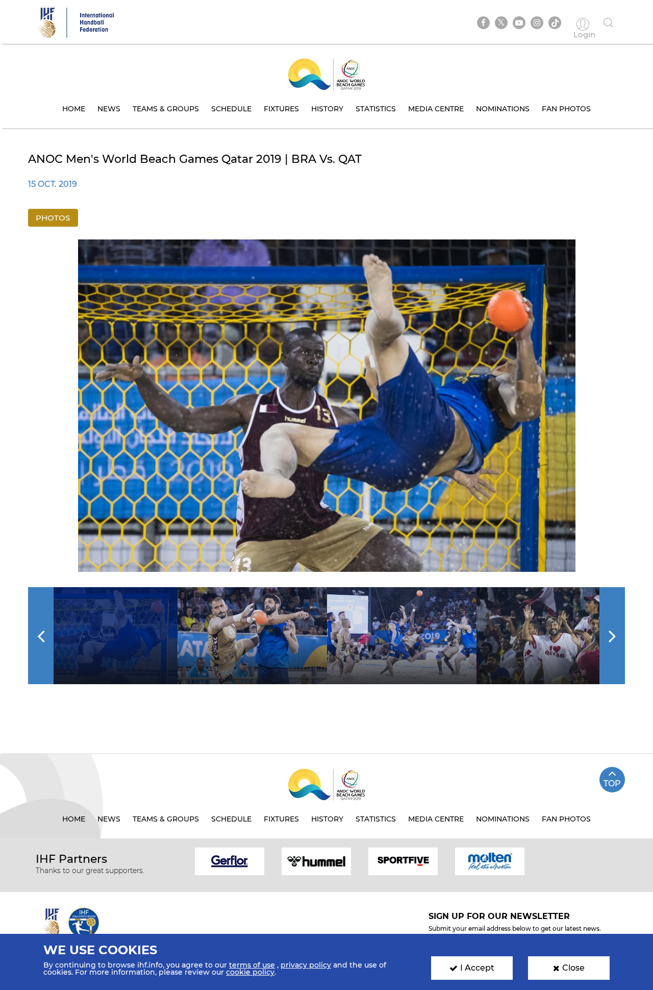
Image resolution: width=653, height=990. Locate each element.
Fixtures (281, 108)
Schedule (231, 108)
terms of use (252, 965)
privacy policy (306, 965)
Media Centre (436, 108)
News (108, 108)
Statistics (376, 108)
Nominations (503, 108)
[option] (326, 405)
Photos (53, 218)
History (327, 108)
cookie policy (250, 972)
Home (73, 108)
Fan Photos (566, 108)
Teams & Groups (166, 108)
